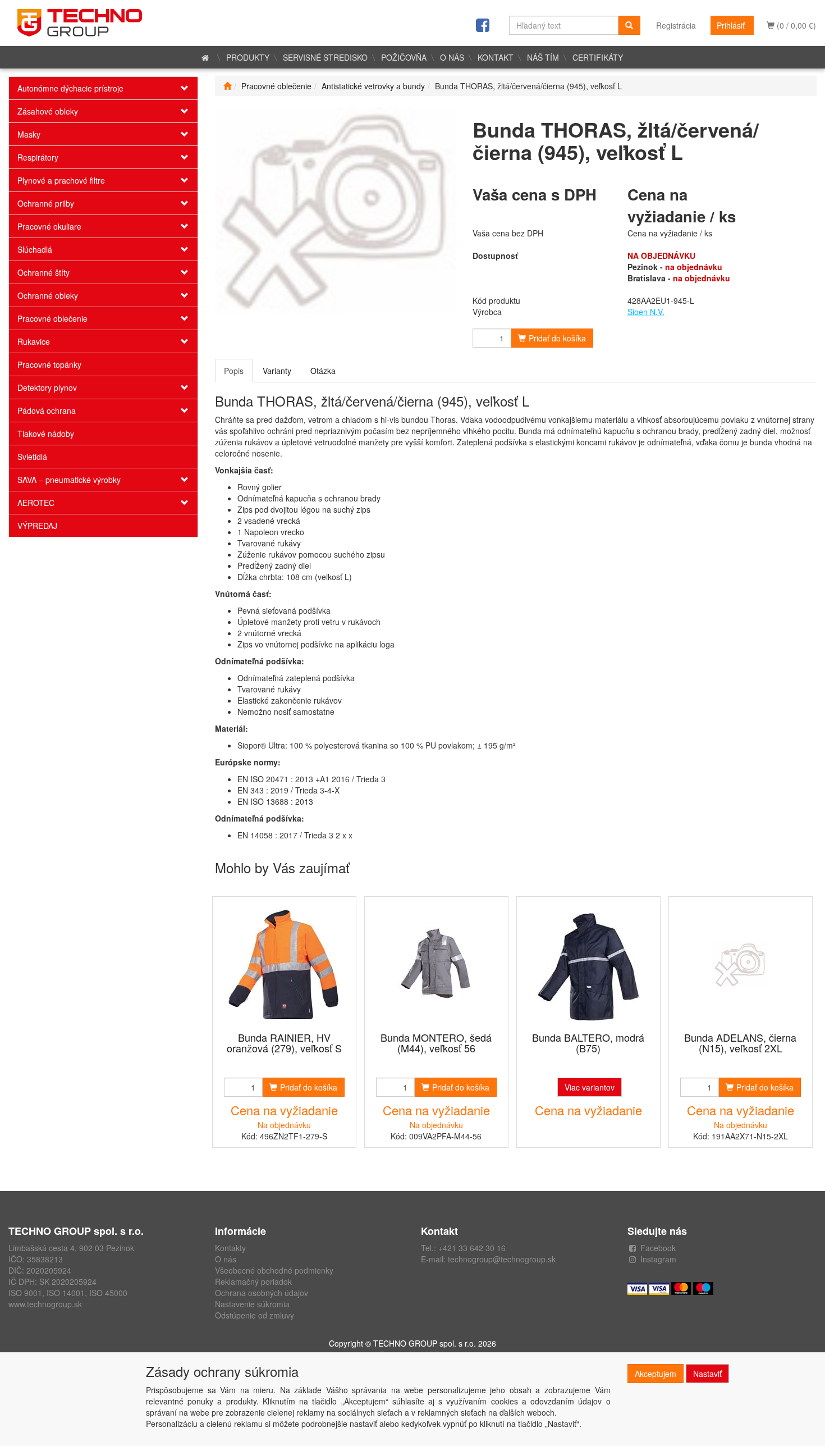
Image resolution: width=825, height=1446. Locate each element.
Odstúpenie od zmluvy (254, 1315)
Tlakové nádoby (45, 433)
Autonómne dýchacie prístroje (70, 88)
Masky (28, 134)
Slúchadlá (34, 249)
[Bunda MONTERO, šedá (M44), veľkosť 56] (436, 965)
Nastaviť (707, 1373)
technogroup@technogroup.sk (502, 1259)
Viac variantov (590, 1087)
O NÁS (452, 57)
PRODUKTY (247, 57)
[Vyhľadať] (629, 25)
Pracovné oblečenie (52, 318)
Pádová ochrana (46, 410)
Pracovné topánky (49, 364)
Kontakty (230, 1247)
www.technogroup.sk (45, 1304)
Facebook (658, 1247)
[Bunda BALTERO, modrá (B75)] (588, 965)
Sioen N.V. (645, 311)
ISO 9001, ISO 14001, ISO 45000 (67, 1292)
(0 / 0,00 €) (795, 25)
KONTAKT (496, 57)
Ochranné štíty (43, 272)
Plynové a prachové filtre (61, 180)
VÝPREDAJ (37, 525)
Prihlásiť (731, 25)
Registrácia (676, 25)
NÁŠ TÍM (543, 57)
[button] (182, 88)
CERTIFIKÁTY (597, 57)
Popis (234, 370)
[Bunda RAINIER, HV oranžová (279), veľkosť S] (284, 965)
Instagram (658, 1259)
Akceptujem (655, 1373)
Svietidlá (32, 456)
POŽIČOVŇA (404, 57)
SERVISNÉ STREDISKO (325, 57)
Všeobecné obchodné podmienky (274, 1270)
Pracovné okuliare (49, 226)
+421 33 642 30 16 (472, 1247)
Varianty (277, 370)
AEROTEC (35, 502)
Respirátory (37, 157)
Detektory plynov (47, 387)
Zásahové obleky (47, 111)
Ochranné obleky (47, 295)
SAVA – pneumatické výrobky (69, 479)
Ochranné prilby (45, 203)
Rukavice (33, 341)
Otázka (323, 370)
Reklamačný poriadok (253, 1281)
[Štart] (227, 86)
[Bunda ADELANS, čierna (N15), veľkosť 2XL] (740, 965)
